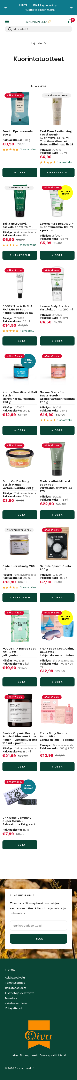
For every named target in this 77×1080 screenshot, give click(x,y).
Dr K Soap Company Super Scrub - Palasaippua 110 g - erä (19, 821)
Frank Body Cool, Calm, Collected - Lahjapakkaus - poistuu (57, 652)
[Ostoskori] (70, 21)
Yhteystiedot (13, 1008)
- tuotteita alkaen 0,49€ (39, 9)
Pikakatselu (57, 172)
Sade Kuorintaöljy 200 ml (18, 567)
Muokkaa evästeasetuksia (16, 1000)
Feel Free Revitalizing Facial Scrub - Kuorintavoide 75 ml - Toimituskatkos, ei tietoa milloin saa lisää (56, 138)
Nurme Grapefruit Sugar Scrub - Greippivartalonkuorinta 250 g (57, 397)
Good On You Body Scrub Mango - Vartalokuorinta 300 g (18, 484)
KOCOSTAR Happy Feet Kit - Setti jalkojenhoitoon (19, 652)
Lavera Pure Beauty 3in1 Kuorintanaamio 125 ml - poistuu (57, 227)
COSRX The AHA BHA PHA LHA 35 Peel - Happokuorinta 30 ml (17, 309)
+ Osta (19, 172)
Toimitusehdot (15, 982)
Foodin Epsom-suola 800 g (17, 133)
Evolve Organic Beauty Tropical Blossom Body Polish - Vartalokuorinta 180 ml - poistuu (19, 738)
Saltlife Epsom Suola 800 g (55, 567)
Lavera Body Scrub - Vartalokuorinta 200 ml (56, 307)
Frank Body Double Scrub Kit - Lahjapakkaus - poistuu (57, 736)
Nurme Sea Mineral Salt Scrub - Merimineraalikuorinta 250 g (19, 397)
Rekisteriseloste (15, 987)
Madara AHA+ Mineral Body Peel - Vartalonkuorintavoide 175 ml (56, 486)
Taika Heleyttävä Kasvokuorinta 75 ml (17, 225)
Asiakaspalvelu (15, 977)
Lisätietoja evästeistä (19, 993)
